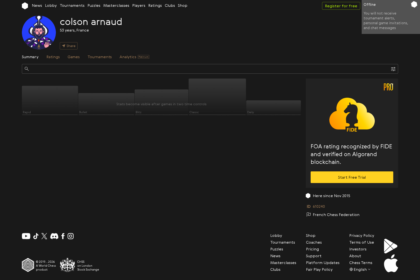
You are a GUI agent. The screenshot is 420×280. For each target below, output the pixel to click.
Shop (182, 5)
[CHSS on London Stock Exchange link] (67, 265)
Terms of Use (361, 242)
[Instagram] (71, 236)
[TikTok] (36, 236)
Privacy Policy (361, 235)
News (37, 5)
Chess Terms (360, 262)
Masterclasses (116, 5)
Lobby (51, 5)
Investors (358, 249)
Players (138, 5)
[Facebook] (63, 236)
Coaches (314, 242)
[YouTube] (26, 236)
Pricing (312, 249)
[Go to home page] (25, 6)
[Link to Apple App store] (391, 263)
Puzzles (94, 5)
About (355, 255)
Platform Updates (323, 262)
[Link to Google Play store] (391, 246)
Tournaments (72, 5)
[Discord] (54, 236)
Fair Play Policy (319, 269)
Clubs (170, 5)
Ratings (155, 5)
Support (314, 255)
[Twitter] (44, 236)
